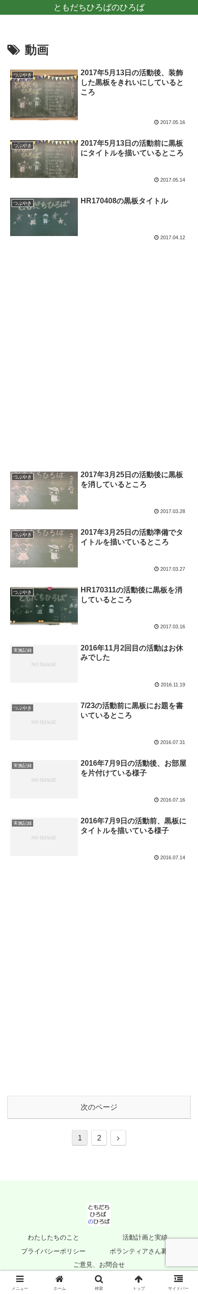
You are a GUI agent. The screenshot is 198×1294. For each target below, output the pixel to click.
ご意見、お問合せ (99, 1264)
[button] (179, 1157)
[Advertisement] (99, 350)
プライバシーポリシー (53, 1251)
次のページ (99, 1107)
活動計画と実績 (145, 1237)
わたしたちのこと (53, 1237)
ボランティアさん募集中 (145, 1251)
